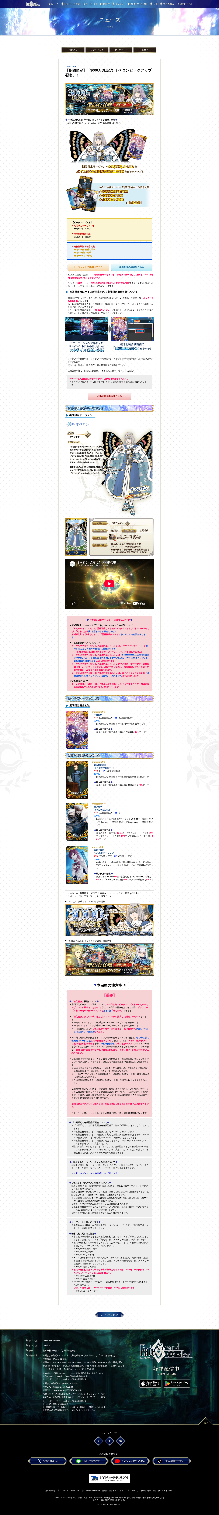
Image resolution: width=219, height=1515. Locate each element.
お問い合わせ (50, 1491)
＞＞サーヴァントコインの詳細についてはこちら (95, 1173)
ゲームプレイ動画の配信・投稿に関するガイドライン (153, 1491)
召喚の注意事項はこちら (109, 396)
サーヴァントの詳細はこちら (88, 267)
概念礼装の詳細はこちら (131, 267)
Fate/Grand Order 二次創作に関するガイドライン (105, 1491)
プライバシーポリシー (70, 1491)
